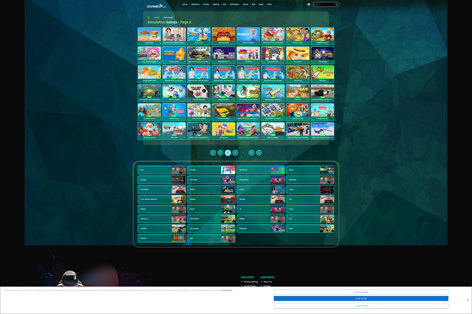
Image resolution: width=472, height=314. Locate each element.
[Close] (468, 300)
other (269, 4)
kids (224, 4)
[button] (309, 4)
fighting (216, 4)
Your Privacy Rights (361, 292)
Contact (267, 286)
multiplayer (234, 4)
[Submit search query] (336, 4)
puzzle (245, 4)
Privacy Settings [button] (251, 281)
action (184, 4)
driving (206, 4)
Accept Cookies (361, 298)
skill (253, 4)
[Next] (259, 153)
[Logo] (156, 5)
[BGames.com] (149, 17)
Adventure (195, 4)
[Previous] (213, 153)
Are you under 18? (362, 306)
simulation (168, 17)
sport (261, 4)
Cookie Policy (250, 286)
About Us (268, 281)
